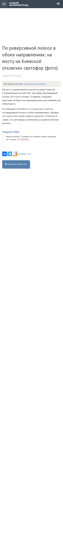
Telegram (7, 131)
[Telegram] (9, 154)
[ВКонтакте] (4, 154)
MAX (16, 131)
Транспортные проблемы (34, 84)
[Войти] (58, 3)
